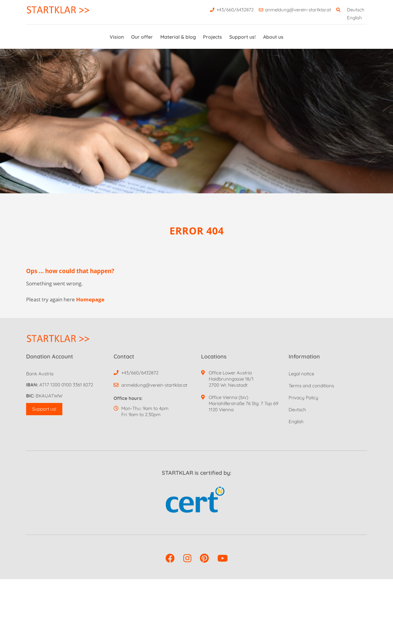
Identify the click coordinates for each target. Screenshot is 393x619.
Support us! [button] (44, 409)
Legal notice (301, 374)
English (354, 18)
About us (273, 37)
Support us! (242, 37)
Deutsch (355, 10)
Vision (117, 37)
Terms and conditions (311, 386)
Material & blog (178, 37)
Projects (212, 37)
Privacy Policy (303, 397)
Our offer (142, 37)
